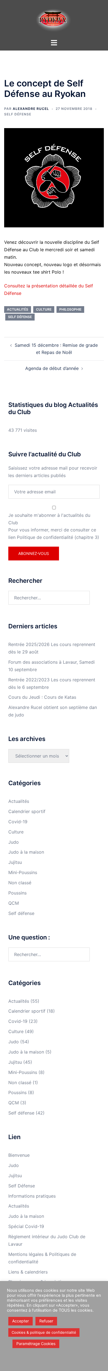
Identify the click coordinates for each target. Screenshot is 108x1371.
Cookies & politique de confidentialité (44, 1332)
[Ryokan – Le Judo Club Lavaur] (54, 19)
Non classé (19, 882)
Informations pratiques (32, 1196)
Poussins (17, 893)
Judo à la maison (26, 852)
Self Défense (21, 1186)
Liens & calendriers (28, 1272)
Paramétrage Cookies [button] (35, 1343)
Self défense (17, 114)
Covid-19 (17, 821)
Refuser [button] (46, 1321)
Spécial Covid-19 (26, 1226)
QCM (13, 903)
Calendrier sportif (26, 811)
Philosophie (70, 309)
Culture (44, 309)
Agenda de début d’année (52, 368)
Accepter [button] (20, 1321)
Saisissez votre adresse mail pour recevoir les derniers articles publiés (52, 471)
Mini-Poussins (22, 872)
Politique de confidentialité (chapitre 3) (58, 537)
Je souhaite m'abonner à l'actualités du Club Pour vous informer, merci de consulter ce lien (53, 526)
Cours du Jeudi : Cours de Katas (42, 697)
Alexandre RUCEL (31, 109)
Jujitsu (15, 862)
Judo (13, 842)
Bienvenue (19, 1155)
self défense (20, 317)
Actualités (17, 309)
